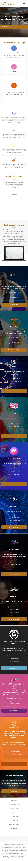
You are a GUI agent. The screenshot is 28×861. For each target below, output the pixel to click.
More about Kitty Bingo (14, 436)
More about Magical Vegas (14, 574)
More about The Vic (14, 304)
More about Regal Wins (14, 619)
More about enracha (14, 764)
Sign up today (14, 791)
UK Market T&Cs (14, 816)
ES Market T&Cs (14, 820)
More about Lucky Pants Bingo (14, 484)
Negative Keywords (14, 824)
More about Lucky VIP (14, 527)
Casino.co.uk (14, 194)
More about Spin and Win (14, 349)
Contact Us (14, 828)
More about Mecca (14, 710)
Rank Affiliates (8, 3)
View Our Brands (5, 26)
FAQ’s (14, 812)
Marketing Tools (14, 808)
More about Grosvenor (14, 668)
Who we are (14, 800)
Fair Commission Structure (13, 804)
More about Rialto (14, 391)
